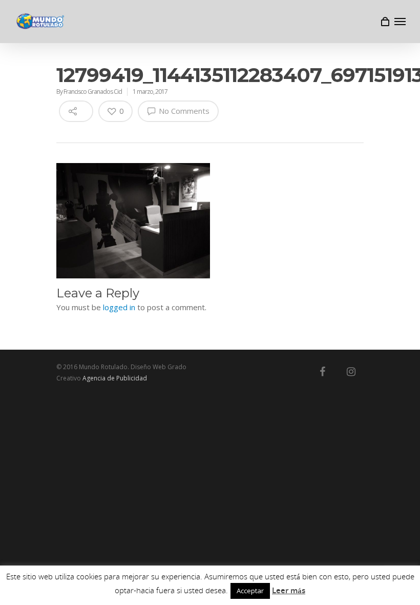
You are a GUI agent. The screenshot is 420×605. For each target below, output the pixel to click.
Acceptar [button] (250, 590)
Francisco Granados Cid (93, 91)
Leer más (288, 590)
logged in (119, 307)
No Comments (183, 111)
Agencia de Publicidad (114, 378)
